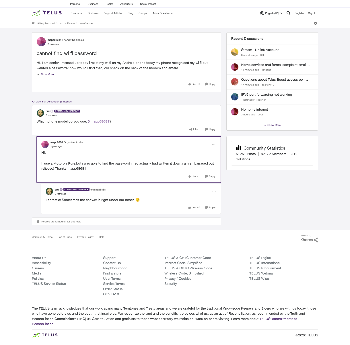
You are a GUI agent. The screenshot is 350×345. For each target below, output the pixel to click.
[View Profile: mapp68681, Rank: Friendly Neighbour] (41, 41)
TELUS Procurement (265, 268)
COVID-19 (111, 294)
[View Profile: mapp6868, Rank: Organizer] (45, 144)
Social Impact (148, 3)
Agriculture (126, 3)
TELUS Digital (260, 258)
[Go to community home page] (47, 13)
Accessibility (41, 263)
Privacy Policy (85, 236)
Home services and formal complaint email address (273, 65)
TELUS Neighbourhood (43, 23)
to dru (79, 142)
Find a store (112, 273)
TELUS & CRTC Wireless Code (188, 268)
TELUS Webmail (261, 273)
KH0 (262, 54)
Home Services (86, 23)
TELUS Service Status (49, 284)
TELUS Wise (259, 279)
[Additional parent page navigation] (61, 23)
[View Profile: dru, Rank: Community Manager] (40, 113)
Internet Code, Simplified (183, 263)
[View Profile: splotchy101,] (234, 81)
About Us (39, 258)
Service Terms (114, 284)
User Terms (112, 279)
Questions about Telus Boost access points (274, 79)
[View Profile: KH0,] (234, 52)
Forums (71, 23)
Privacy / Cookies (177, 279)
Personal (75, 3)
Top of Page (65, 236)
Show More (47, 74)
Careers (38, 268)
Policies (38, 279)
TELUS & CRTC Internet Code (187, 258)
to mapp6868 (98, 189)
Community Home (42, 236)
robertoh (261, 99)
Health (109, 3)
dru (48, 111)
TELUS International (264, 263)
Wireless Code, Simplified (184, 273)
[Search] (288, 13)
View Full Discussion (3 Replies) (54, 101)
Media (36, 273)
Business (93, 3)
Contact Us (112, 263)
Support (109, 258)
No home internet (254, 109)
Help (101, 236)
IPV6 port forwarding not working (266, 94)
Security (170, 284)
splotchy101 (269, 84)
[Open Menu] (315, 23)
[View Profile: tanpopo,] (234, 67)
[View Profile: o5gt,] (234, 111)
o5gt (260, 114)
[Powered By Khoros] (309, 239)
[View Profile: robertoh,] (234, 96)
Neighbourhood (115, 268)
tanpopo (266, 69)
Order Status (113, 289)
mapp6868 (56, 142)
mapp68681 (54, 39)
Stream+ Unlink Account (260, 50)
